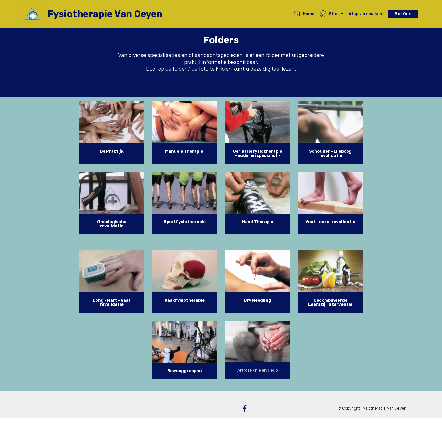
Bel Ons (403, 13)
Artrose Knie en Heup (257, 370)
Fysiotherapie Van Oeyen (104, 13)
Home (308, 13)
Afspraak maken (365, 13)
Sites (334, 13)
